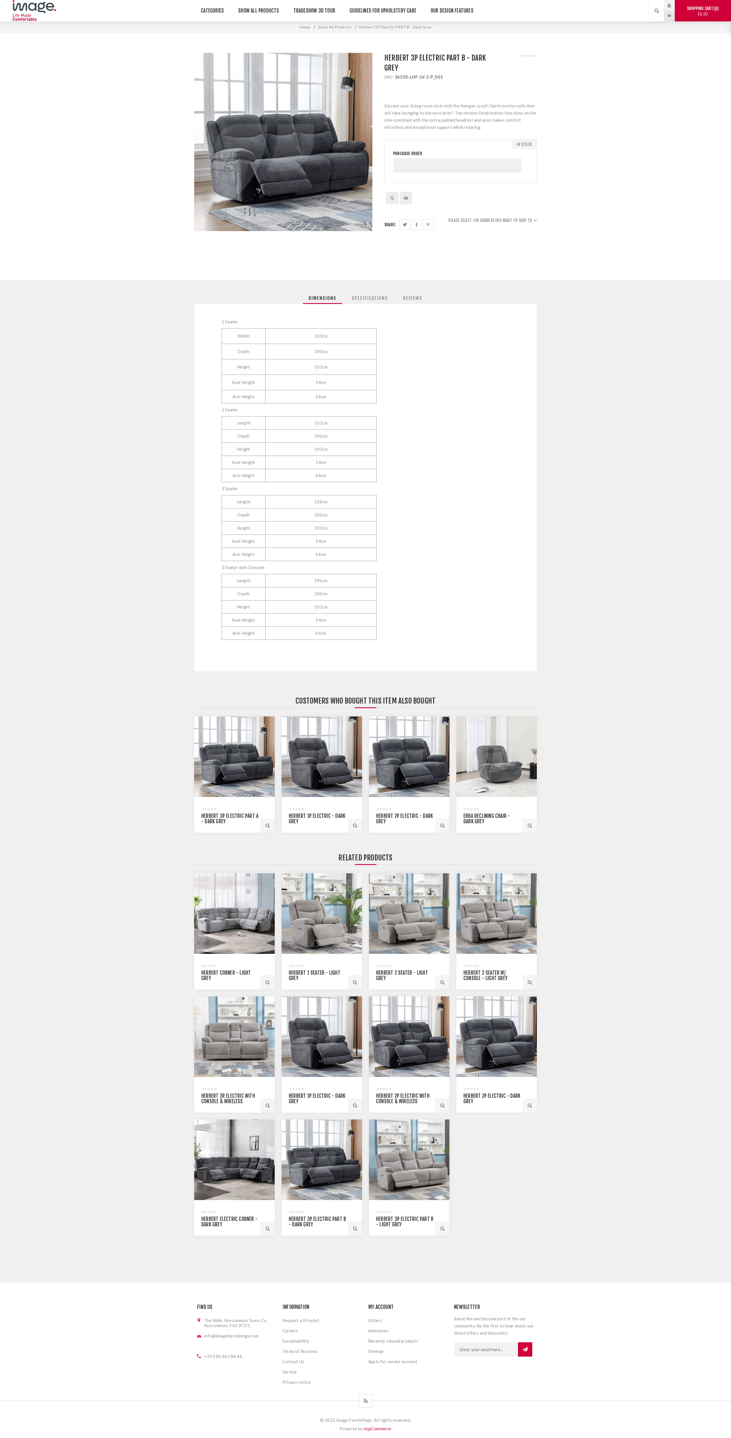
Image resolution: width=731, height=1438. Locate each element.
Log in (673, 5)
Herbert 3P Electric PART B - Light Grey (404, 1221)
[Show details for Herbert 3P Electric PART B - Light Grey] (409, 1159)
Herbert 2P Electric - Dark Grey (404, 818)
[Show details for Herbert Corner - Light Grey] (234, 913)
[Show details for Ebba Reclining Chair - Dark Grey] (496, 756)
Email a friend (406, 198)
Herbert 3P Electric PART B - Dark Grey (317, 1221)
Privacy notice (296, 1382)
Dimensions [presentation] (322, 298)
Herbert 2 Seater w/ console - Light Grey (485, 975)
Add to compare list (392, 198)
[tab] (322, 298)
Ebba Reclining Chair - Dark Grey (486, 818)
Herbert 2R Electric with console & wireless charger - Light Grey (228, 1101)
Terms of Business (300, 1351)
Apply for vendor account (392, 1361)
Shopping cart (702, 11)
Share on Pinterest (428, 224)
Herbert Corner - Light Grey (226, 975)
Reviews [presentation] (412, 298)
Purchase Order (407, 153)
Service (289, 1371)
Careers (290, 1330)
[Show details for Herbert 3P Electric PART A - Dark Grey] (234, 756)
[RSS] (365, 1400)
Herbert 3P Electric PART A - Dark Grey (229, 818)
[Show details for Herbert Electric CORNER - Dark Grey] (234, 1159)
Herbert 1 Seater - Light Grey (314, 975)
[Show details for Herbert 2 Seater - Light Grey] (409, 913)
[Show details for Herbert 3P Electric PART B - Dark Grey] (322, 1159)
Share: (390, 224)
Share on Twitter (404, 224)
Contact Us (293, 1361)
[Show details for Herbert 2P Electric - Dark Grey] (409, 756)
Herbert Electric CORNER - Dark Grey (229, 1221)
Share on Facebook (416, 224)
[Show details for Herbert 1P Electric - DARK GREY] (322, 756)
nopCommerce (377, 1428)
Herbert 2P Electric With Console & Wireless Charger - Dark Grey (402, 1101)
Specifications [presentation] (370, 298)
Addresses (378, 1330)
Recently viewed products (393, 1340)
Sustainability (295, 1340)
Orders (375, 1320)
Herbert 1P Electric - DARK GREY (317, 818)
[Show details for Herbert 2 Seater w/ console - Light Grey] (496, 913)
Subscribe (525, 1349)
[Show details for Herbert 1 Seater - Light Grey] (322, 913)
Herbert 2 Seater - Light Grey (402, 975)
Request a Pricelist (300, 1320)
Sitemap (375, 1351)
